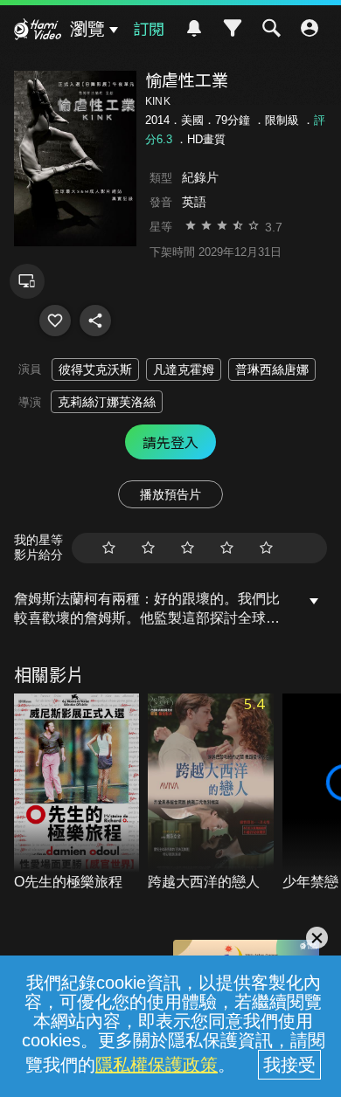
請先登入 (170, 441)
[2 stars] (148, 548)
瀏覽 (87, 28)
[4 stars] (227, 548)
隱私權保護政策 (156, 1064)
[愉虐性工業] (55, 320)
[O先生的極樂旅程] (77, 793)
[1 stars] (109, 548)
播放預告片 (170, 494)
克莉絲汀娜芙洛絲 (107, 402)
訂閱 (148, 28)
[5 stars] (266, 548)
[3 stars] (187, 548)
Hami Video (37, 31)
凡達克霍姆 (183, 369)
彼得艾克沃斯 (95, 369)
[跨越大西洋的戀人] (211, 793)
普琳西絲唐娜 (272, 369)
